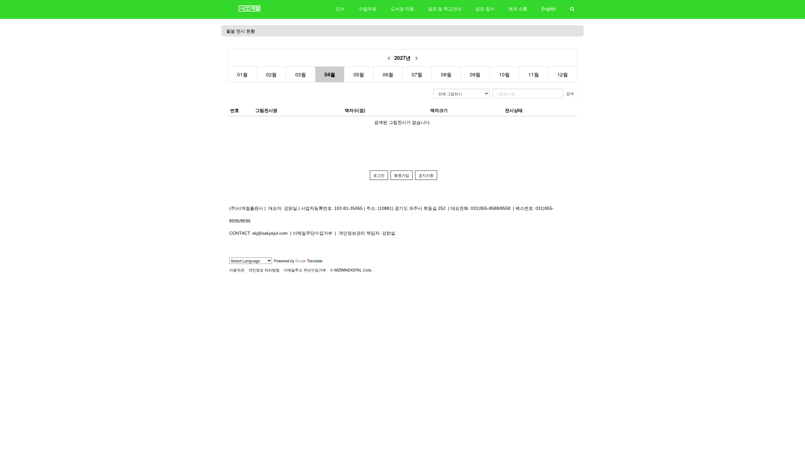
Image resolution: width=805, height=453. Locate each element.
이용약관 (236, 269)
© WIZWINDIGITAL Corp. (351, 269)
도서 (340, 8)
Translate (315, 260)
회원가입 (401, 175)
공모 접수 (484, 8)
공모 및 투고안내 (444, 8)
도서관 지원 (402, 8)
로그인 (379, 175)
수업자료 (367, 8)
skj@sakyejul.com (270, 233)
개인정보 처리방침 (264, 269)
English (548, 8)
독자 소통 (517, 8)
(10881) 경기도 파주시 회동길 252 (412, 208)
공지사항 (426, 175)
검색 (570, 93)
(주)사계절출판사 (246, 208)
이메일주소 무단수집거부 (305, 269)
